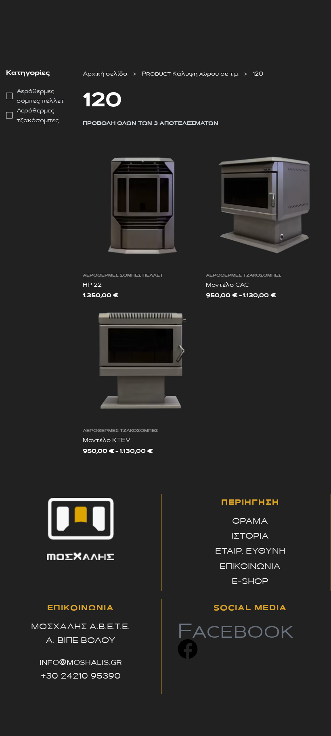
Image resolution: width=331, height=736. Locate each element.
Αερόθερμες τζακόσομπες (243, 275)
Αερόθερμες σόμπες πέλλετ (123, 275)
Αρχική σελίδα (105, 73)
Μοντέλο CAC (227, 284)
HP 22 (92, 284)
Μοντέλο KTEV (106, 439)
